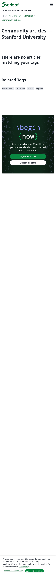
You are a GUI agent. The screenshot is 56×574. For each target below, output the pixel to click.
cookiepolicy (24, 566)
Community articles (11, 19)
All (10, 15)
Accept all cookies (34, 571)
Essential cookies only (13, 570)
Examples (28, 15)
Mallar (17, 15)
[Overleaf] (10, 4)
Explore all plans (28, 162)
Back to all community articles (17, 10)
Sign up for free (28, 156)
